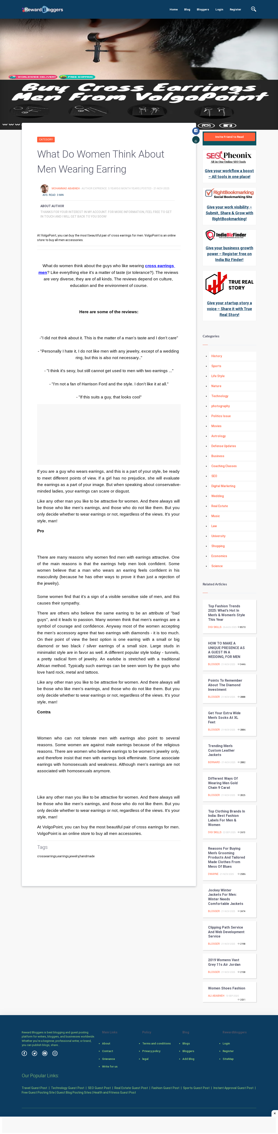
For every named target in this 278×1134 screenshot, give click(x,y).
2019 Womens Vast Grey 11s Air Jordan (224, 962)
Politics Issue (221, 416)
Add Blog (188, 1059)
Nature (216, 386)
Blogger (214, 664)
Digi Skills (214, 627)
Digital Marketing (223, 486)
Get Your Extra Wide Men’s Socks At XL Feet (224, 717)
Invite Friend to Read (229, 136)
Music (215, 516)
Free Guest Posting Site (38, 1092)
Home (174, 9)
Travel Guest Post (34, 1088)
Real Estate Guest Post (131, 1088)
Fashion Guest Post (165, 1088)
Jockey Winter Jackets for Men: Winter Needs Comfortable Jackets (225, 897)
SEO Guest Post (99, 1088)
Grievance (108, 1059)
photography (220, 406)
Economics (219, 556)
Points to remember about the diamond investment (225, 685)
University (218, 536)
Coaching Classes (224, 466)
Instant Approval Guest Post (233, 1088)
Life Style (218, 376)
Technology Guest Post (67, 1088)
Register (235, 9)
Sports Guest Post (196, 1088)
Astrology (218, 436)
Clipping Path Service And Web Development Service (226, 932)
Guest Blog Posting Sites (74, 1092)
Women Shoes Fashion (226, 988)
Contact (107, 1051)
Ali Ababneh (216, 995)
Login (219, 9)
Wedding (217, 496)
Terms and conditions (156, 1043)
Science (217, 566)
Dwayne (213, 874)
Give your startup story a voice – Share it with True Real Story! (229, 309)
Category (46, 139)
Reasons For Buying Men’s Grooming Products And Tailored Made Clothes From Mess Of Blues (226, 857)
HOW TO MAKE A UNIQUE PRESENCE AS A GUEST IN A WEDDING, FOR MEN (226, 650)
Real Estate (219, 506)
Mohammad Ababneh (66, 188)
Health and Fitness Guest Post (114, 1092)
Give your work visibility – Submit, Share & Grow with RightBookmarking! (229, 213)
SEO (214, 476)
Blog (187, 9)
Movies (216, 426)
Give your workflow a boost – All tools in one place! (229, 173)
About (106, 1043)
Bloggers (203, 9)
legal (145, 1059)
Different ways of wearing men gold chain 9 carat (223, 783)
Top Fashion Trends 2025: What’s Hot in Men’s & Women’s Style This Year (226, 613)
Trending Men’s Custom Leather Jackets (221, 750)
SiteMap (228, 1059)
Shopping (218, 546)
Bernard (214, 762)
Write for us (109, 1066)
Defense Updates (223, 446)
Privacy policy (151, 1051)
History (216, 356)
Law (214, 526)
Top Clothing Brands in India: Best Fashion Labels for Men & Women (226, 818)
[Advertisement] (109, 434)
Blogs (186, 1043)
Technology (219, 396)
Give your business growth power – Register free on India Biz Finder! (229, 254)
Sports (216, 366)
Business (217, 456)
